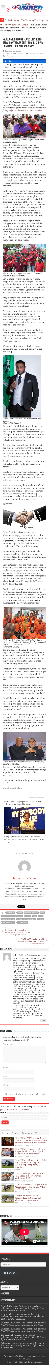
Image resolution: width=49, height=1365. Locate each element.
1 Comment (10, 56)
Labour (25, 24)
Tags (37, 1133)
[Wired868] (24, 7)
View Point (15, 24)
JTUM (42, 913)
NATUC (28, 916)
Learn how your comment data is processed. (23, 1108)
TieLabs (42, 1355)
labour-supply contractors (12, 916)
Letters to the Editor (13, 51)
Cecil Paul (10, 913)
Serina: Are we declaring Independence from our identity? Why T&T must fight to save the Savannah (23, 1308)
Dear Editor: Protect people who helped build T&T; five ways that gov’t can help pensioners (30, 1151)
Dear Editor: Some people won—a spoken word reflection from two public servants (23, 803)
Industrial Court (31, 913)
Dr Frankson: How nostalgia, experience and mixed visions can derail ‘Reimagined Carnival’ (17, 931)
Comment (8, 1044)
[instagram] (29, 1358)
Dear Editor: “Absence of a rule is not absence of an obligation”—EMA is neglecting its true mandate (30, 1163)
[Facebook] (22, 1358)
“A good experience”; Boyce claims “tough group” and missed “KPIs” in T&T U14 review (31, 1187)
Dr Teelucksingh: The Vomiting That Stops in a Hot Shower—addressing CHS (29, 1175)
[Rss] (20, 1358)
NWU (41, 916)
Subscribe (9, 1273)
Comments (27, 1133)
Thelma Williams (8, 922)
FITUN (20, 913)
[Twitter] (24, 1358)
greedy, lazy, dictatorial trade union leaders (24, 110)
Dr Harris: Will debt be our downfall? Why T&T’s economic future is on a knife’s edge (23, 1323)
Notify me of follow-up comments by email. (25, 1094)
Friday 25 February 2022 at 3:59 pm (32, 955)
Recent (5, 1133)
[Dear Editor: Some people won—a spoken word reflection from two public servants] (24, 820)
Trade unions (23, 922)
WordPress (20, 1355)
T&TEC (40, 919)
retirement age (8, 919)
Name (6, 1067)
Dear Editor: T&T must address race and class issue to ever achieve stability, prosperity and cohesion (31, 1140)
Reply (43, 1021)
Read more (7, 842)
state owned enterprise (26, 919)
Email (6, 1076)
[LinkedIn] (27, 1358)
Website (6, 1085)
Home (5, 24)
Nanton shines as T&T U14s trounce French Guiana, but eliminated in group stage (28, 1198)
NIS (35, 916)
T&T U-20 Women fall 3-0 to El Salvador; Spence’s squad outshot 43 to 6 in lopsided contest (31, 940)
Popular (15, 1133)
